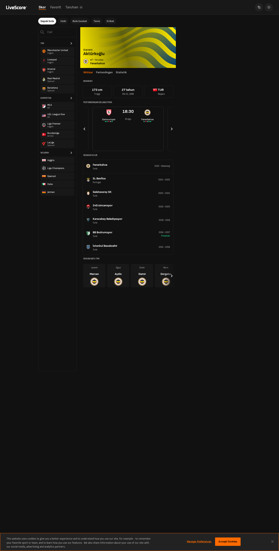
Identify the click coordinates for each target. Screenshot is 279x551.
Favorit (55, 7)
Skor (42, 7)
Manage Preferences (199, 541)
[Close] (272, 541)
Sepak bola (47, 21)
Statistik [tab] (121, 72)
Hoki (63, 21)
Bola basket (80, 21)
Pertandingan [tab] (104, 72)
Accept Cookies (228, 541)
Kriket (110, 21)
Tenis (97, 21)
